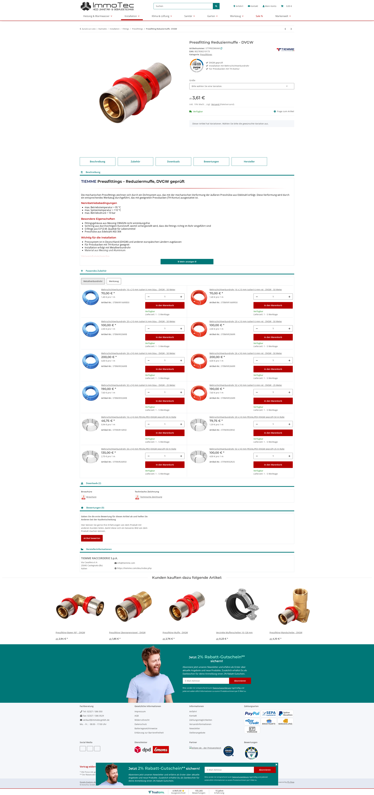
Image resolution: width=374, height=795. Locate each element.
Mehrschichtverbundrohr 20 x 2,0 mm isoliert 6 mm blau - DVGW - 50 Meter (138, 321)
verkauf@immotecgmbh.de (95, 720)
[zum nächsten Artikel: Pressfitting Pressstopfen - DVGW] (291, 29)
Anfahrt (239, 6)
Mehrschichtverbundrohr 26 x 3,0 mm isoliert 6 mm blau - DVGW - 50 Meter (138, 353)
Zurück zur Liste (89, 28)
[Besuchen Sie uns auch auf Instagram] (97, 748)
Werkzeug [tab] (114, 281)
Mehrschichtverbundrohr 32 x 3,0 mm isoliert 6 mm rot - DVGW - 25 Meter (245, 385)
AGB (137, 715)
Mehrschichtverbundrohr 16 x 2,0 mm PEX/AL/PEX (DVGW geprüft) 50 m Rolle (138, 417)
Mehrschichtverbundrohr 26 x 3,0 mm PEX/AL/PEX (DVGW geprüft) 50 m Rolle (138, 448)
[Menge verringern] (148, 297)
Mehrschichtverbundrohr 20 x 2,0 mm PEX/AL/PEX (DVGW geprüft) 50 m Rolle (246, 417)
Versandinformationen (200, 724)
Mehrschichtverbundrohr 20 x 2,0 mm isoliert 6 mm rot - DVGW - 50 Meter (245, 321)
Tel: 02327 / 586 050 (92, 711)
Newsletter (194, 728)
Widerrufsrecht (142, 720)
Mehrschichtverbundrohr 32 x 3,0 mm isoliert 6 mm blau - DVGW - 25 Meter (138, 385)
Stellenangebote (197, 732)
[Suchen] (216, 6)
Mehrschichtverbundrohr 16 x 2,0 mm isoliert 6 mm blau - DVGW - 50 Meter (138, 289)
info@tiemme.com (126, 563)
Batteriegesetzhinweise (146, 728)
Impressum (140, 711)
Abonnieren (265, 769)
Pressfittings (206, 54)
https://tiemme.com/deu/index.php (134, 568)
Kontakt (254, 6)
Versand (215, 104)
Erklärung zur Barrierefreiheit (149, 732)
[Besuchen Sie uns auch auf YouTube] (90, 748)
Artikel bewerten (92, 538)
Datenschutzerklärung (240, 777)
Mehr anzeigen (187, 261)
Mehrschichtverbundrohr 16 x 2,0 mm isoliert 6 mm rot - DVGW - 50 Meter (245, 289)
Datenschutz (141, 724)
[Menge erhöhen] (181, 297)
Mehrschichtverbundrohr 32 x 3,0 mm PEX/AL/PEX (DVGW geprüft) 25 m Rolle (246, 448)
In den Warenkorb (165, 305)
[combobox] (241, 86)
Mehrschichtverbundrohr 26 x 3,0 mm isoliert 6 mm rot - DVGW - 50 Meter (245, 353)
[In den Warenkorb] (82, 38)
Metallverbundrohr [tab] (93, 281)
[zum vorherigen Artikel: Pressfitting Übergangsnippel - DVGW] (285, 29)
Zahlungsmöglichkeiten (200, 720)
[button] (269, 6)
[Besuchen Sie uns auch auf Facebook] (83, 748)
